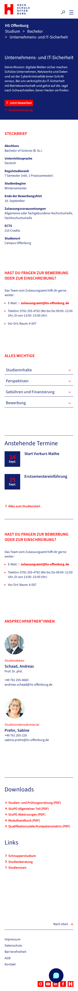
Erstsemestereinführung (45, 476)
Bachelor (35, 31)
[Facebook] (63, 984)
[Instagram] (40, 984)
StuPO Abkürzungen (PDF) (26, 814)
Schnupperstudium (22, 856)
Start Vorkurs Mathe (41, 454)
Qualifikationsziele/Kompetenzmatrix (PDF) (39, 826)
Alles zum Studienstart (24, 506)
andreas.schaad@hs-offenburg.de (28, 684)
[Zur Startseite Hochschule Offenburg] (21, 9)
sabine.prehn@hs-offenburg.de (27, 740)
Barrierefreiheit (15, 951)
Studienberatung (20, 110)
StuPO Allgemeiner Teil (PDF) (28, 808)
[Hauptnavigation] (71, 12)
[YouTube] (48, 984)
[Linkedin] (55, 984)
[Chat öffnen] (56, 975)
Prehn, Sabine (17, 730)
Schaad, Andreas (19, 666)
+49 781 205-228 (16, 735)
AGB (7, 958)
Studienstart (17, 867)
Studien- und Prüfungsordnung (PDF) (34, 802)
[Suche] (63, 12)
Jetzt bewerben (21, 103)
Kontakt (10, 964)
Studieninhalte (19, 370)
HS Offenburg (16, 26)
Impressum (12, 939)
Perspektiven (17, 381)
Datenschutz (13, 945)
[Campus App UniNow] (70, 984)
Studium (12, 31)
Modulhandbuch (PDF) (24, 820)
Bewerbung (16, 403)
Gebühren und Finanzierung (30, 392)
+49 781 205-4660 (16, 680)
